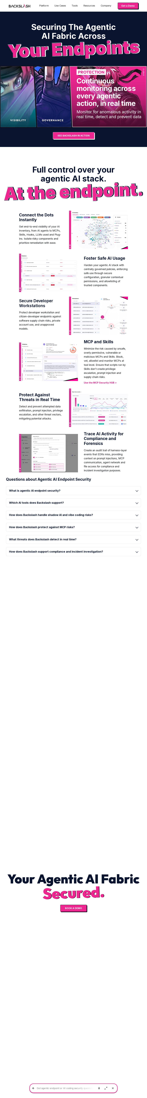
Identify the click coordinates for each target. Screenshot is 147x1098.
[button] (44, 6)
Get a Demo (128, 5)
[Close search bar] (112, 1088)
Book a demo (73, 908)
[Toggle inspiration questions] (33, 1088)
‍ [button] (42, 527)
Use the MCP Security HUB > (100, 382)
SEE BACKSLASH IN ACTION (74, 135)
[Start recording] (99, 1088)
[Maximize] (105, 1088)
